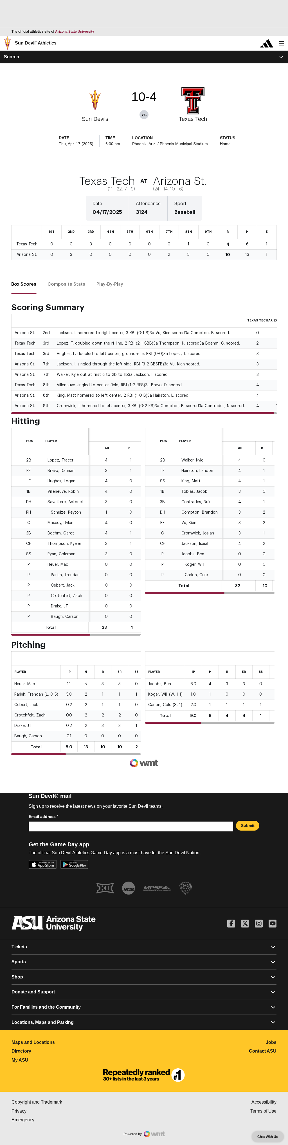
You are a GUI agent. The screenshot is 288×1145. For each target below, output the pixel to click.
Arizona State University (74, 32)
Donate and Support (33, 991)
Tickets (19, 946)
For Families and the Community (46, 1007)
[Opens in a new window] (144, 1075)
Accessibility (263, 1102)
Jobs (271, 1042)
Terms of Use (263, 1111)
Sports (19, 961)
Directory (46, 1051)
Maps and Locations (58, 1042)
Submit (248, 825)
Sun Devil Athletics (36, 43)
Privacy (43, 1111)
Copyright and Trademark (61, 1102)
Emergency (47, 1119)
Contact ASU (262, 1051)
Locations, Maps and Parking (43, 1022)
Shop (17, 977)
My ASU (45, 1060)
